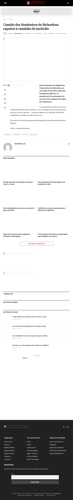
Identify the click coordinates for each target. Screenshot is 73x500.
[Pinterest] (5, 103)
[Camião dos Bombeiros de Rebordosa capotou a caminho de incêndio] (36, 59)
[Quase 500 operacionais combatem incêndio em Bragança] (19, 223)
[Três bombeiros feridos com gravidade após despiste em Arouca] (54, 223)
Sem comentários (50, 33)
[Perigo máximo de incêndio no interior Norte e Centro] (19, 171)
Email (12, 474)
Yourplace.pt (57, 493)
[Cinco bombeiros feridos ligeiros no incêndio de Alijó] (54, 171)
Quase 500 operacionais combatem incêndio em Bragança (16, 235)
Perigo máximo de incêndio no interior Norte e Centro (18, 183)
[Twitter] (5, 94)
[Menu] (5, 3)
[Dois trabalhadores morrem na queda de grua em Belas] (19, 197)
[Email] (5, 107)
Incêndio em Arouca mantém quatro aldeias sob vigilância (51, 209)
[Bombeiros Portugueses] (36, 3)
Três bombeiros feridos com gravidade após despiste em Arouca (53, 235)
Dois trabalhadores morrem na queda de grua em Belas (18, 209)
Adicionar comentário (36, 244)
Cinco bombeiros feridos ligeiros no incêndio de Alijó (51, 183)
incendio (25, 134)
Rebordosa (33, 134)
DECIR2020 (16, 134)
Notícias (38, 33)
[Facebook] (5, 90)
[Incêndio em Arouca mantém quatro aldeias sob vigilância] (54, 197)
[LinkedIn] (5, 99)
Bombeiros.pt (19, 33)
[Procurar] (68, 3)
